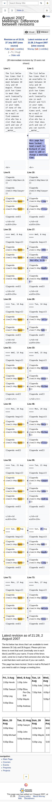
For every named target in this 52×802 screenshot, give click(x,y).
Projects (6, 771)
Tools (47, 10)
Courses (6, 762)
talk (12, 49)
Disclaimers (29, 798)
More (19, 10)
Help (48, 16)
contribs (19, 49)
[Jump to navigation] (4, 3)
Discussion (12, 10)
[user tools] (47, 3)
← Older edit (14, 55)
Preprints (7, 768)
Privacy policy (25, 796)
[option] (30, 32)
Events (6, 765)
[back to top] (26, 776)
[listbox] (37, 32)
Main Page (7, 759)
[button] (30, 32)
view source (38, 46)
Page (5, 10)
